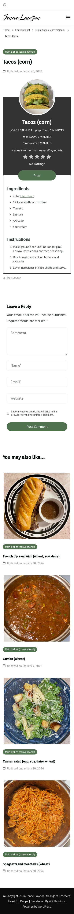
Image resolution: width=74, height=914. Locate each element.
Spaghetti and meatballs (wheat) (26, 864)
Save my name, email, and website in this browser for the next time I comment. (34, 413)
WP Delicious (57, 901)
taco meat (27, 196)
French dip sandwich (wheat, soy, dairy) (31, 556)
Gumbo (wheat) (14, 659)
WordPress (44, 906)
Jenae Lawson (36, 896)
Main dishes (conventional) (20, 51)
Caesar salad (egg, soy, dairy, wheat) (29, 761)
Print (37, 175)
